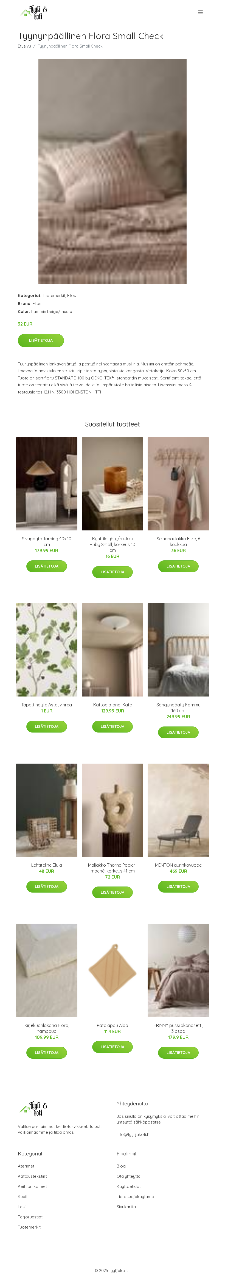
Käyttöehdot (129, 1186)
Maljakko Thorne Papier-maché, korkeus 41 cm (112, 868)
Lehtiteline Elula (46, 865)
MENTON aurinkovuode (178, 865)
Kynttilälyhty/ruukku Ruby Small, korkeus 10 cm (112, 544)
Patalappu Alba (112, 1025)
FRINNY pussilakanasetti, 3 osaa (178, 1028)
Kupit (22, 1196)
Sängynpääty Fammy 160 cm (178, 707)
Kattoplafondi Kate (112, 705)
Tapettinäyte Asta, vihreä (46, 705)
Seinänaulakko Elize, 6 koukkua (178, 541)
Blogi (121, 1166)
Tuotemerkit (54, 295)
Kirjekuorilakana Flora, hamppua (46, 1028)
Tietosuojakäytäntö (135, 1196)
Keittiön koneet (32, 1186)
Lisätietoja (41, 340)
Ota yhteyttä (128, 1176)
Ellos (71, 295)
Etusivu (24, 46)
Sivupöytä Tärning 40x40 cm (46, 541)
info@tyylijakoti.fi (133, 1134)
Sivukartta (126, 1206)
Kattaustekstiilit (32, 1176)
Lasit (22, 1206)
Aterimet (26, 1166)
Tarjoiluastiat (30, 1217)
